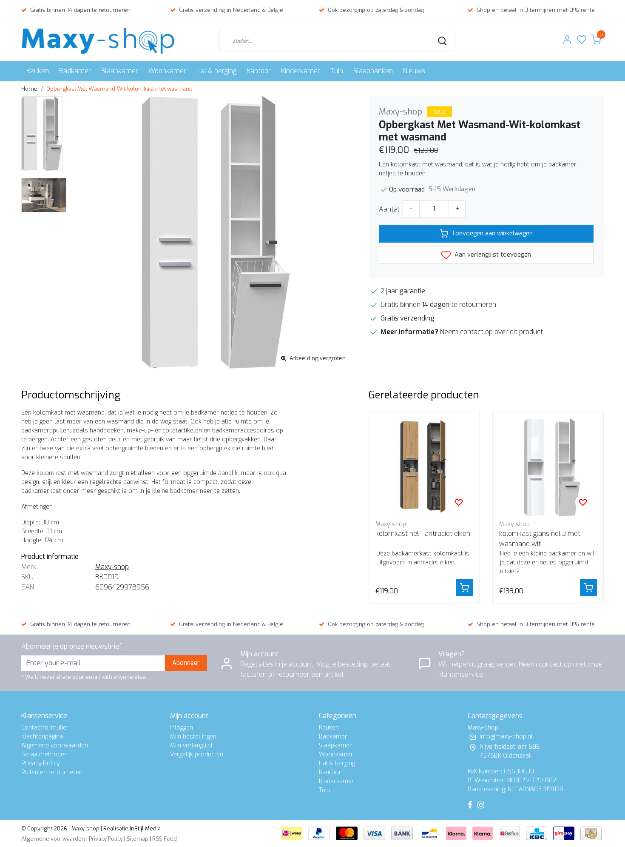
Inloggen (181, 728)
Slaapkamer (119, 70)
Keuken (37, 70)
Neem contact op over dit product (491, 331)
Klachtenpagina (42, 737)
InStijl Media (144, 828)
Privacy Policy (40, 763)
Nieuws (414, 70)
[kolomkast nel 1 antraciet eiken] (424, 467)
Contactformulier (45, 728)
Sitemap (137, 838)
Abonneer (186, 663)
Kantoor (259, 70)
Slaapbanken (373, 70)
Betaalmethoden (44, 754)
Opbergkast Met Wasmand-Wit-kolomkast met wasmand (119, 88)
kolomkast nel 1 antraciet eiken (422, 533)
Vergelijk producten (196, 754)
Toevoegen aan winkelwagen (492, 233)
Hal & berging (216, 70)
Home (29, 88)
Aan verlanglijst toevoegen (492, 255)
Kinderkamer (300, 70)
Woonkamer (167, 70)
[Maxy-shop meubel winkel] (98, 40)
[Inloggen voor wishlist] (458, 502)
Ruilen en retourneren (51, 772)
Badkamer (75, 70)
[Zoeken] (442, 40)
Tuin (336, 70)
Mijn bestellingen (193, 737)
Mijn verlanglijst (191, 745)
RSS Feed (164, 838)
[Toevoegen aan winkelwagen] (464, 587)
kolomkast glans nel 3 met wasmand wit (539, 538)
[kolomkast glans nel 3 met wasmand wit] (548, 467)
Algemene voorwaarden (54, 745)
